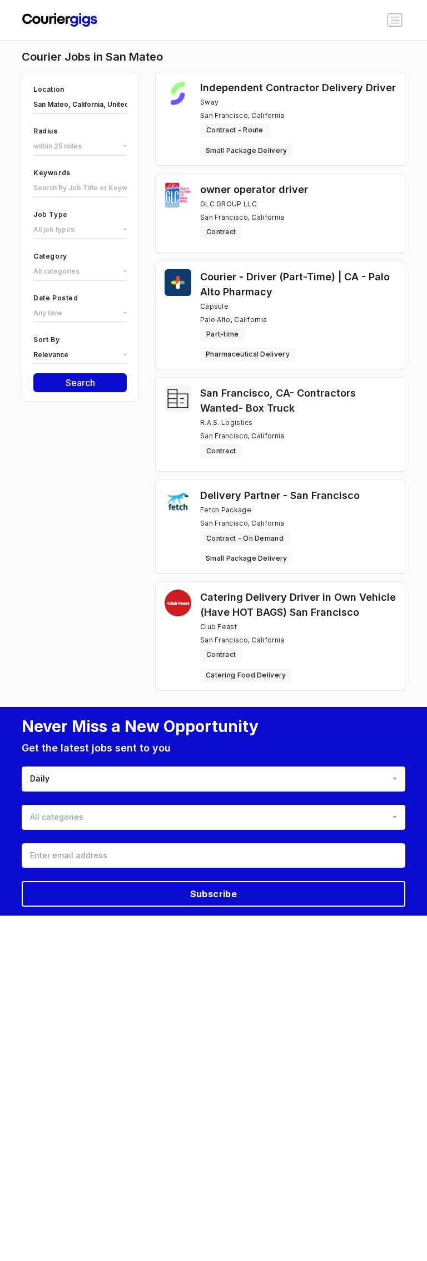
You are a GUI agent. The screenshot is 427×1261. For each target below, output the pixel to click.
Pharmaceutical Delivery (248, 354)
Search (80, 382)
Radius (45, 131)
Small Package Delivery (246, 150)
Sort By (46, 339)
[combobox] (80, 147)
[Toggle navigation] (394, 20)
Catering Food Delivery (246, 675)
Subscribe (213, 893)
